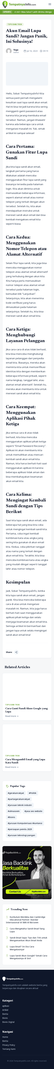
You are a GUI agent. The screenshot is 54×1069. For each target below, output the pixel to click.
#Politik (32, 793)
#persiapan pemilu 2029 (20, 829)
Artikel (5, 1010)
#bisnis (11, 817)
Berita (5, 1014)
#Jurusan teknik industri (20, 805)
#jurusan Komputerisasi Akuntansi (25, 823)
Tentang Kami (8, 1049)
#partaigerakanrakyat (19, 799)
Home (5, 1037)
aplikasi (5, 1006)
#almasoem (14, 811)
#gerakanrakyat (16, 793)
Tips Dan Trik (15, 24)
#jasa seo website (33, 811)
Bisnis (5, 1018)
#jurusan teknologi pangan (21, 835)
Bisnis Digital (8, 1022)
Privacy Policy (8, 1045)
